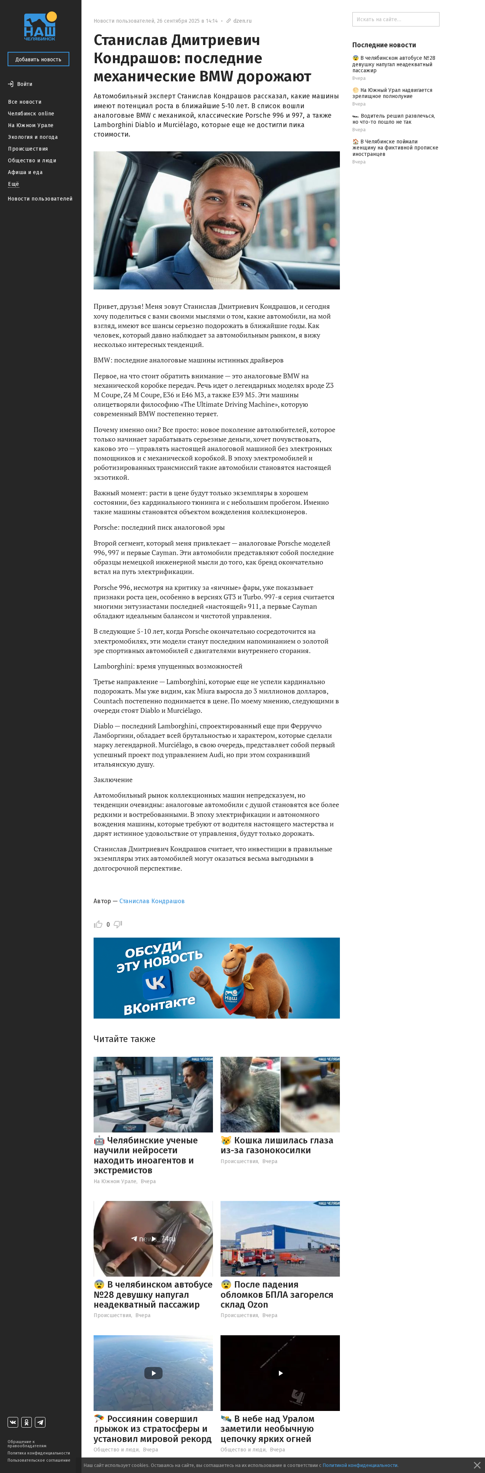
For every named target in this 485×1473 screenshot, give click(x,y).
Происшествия (28, 149)
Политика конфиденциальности (39, 1453)
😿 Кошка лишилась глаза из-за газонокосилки (277, 1145)
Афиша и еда (25, 172)
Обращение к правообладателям (27, 1444)
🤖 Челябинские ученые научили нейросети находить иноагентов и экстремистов (146, 1155)
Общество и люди (32, 160)
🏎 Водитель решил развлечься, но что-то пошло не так (393, 119)
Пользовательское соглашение (39, 1460)
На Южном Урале (31, 125)
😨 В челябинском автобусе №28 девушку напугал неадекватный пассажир (153, 1294)
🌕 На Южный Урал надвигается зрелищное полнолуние (392, 93)
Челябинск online (31, 113)
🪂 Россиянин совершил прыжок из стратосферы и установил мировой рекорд (153, 1429)
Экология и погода (33, 137)
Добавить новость (38, 59)
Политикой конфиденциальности (359, 1465)
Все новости (24, 102)
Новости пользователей (40, 199)
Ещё (13, 184)
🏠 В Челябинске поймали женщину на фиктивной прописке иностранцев (395, 148)
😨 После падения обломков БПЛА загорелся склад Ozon (277, 1294)
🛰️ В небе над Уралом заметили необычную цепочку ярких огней (267, 1429)
